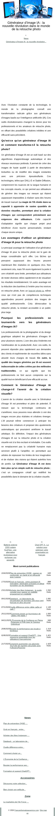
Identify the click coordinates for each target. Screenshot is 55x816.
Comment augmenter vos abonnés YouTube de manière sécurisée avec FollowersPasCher (25, 646)
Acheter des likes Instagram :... (16, 735)
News (26, 38)
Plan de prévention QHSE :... (15, 723)
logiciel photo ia (36, 291)
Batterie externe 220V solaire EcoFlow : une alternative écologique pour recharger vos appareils (10, 552)
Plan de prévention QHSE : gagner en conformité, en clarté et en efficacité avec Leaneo (26, 575)
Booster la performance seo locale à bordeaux (25, 630)
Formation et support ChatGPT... (17, 771)
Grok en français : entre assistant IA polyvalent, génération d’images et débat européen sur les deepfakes (27, 584)
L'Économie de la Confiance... (16, 759)
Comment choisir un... (12, 753)
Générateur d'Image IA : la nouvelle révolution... (26, 42)
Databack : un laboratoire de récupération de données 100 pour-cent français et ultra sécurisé (27, 600)
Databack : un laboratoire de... (16, 741)
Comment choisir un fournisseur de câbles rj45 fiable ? (26, 615)
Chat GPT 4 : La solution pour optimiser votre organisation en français (42, 550)
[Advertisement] (27, 72)
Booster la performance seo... (15, 765)
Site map (43, 810)
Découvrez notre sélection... (15, 783)
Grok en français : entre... (14, 729)
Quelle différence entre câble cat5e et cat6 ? (26, 608)
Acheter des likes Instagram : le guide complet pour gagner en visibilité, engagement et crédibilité (26, 592)
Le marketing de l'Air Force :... (16, 802)
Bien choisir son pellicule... (14, 789)
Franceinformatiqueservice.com (26, 810)
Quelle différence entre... (13, 747)
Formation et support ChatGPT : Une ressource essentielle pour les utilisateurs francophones (25, 637)
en (27, 813)
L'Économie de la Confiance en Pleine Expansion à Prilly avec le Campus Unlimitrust (27, 622)
